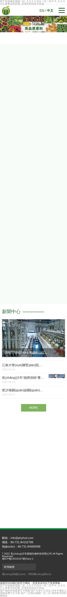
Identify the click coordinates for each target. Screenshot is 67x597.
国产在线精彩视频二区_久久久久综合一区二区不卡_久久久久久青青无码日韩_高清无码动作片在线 (32, 586)
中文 (50, 10)
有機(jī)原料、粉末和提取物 (21, 501)
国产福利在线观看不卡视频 (15, 590)
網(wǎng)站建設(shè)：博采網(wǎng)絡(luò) (26, 574)
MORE (15, 241)
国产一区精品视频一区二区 (36, 593)
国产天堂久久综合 (41, 590)
